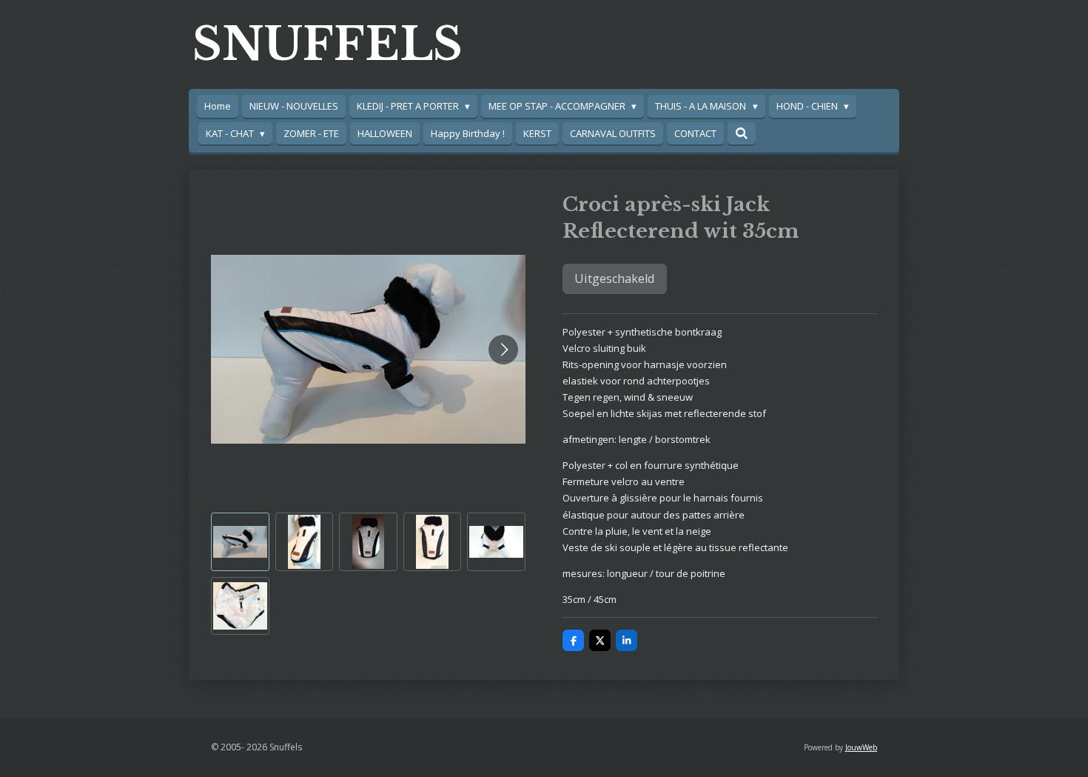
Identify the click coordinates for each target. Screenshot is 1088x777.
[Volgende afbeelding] (503, 349)
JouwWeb (861, 747)
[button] (240, 542)
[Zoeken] (742, 133)
